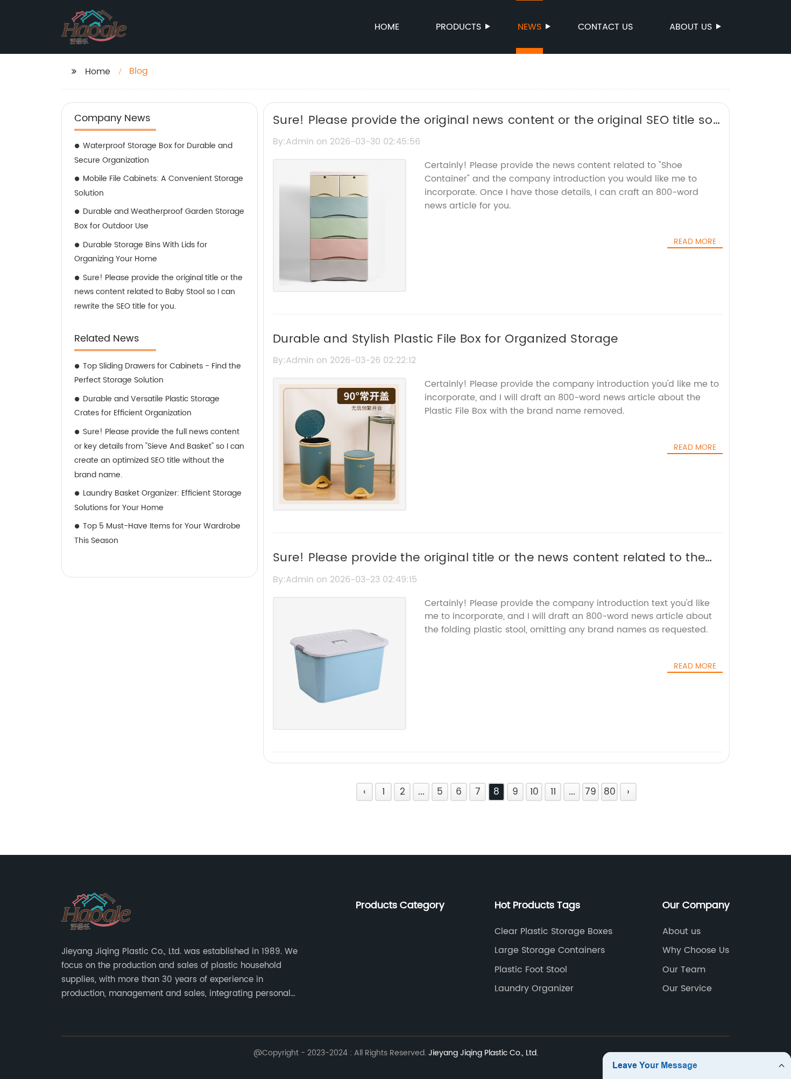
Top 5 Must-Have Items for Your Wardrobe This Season (157, 533)
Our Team (683, 970)
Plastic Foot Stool (531, 969)
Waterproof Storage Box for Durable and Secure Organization (153, 153)
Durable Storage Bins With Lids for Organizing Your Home (140, 252)
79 (590, 791)
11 (553, 791)
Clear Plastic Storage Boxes (553, 931)
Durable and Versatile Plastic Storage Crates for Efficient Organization (147, 406)
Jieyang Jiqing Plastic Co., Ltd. (483, 1053)
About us (690, 27)
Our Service (687, 988)
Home (387, 27)
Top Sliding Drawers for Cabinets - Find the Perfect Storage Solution (157, 373)
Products (458, 27)
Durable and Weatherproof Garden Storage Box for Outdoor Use (159, 218)
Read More (695, 242)
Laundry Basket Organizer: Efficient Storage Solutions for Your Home (158, 500)
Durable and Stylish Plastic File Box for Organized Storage (445, 339)
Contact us (605, 27)
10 (534, 791)
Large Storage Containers (550, 950)
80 (610, 791)
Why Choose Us (695, 950)
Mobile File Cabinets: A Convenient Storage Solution (158, 185)
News (529, 27)
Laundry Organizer (534, 988)
